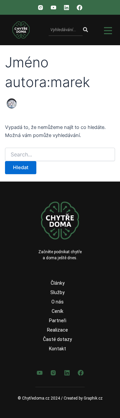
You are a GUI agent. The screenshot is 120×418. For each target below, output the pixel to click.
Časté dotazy (57, 339)
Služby (57, 292)
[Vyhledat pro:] (60, 154)
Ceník (57, 311)
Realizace (57, 330)
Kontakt (57, 348)
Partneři (57, 320)
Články (58, 283)
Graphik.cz (93, 398)
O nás (57, 301)
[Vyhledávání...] (85, 30)
